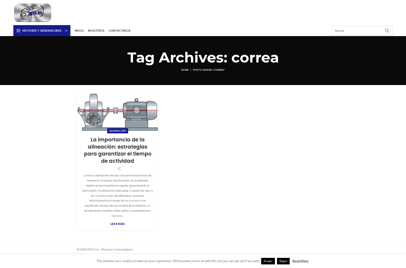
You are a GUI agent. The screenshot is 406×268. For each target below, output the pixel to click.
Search (387, 30)
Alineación (117, 130)
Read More (300, 261)
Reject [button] (283, 261)
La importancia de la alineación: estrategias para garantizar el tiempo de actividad (117, 150)
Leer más (117, 224)
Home (185, 69)
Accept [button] (268, 261)
